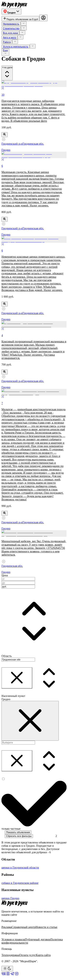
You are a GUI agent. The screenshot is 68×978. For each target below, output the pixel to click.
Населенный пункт (13, 695)
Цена (4, 575)
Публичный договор (37, 939)
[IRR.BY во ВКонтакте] (3, 974)
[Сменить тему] (7, 968)
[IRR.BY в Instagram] (17, 974)
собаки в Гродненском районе (19, 882)
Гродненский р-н (11, 143)
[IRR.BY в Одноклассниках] (8, 974)
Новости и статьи (46, 927)
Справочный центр (24, 927)
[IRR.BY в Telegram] (12, 974)
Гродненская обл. (33, 143)
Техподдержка (10, 955)
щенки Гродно (10, 898)
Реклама (6, 927)
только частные (10, 828)
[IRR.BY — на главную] (14, 4)
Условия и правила (13, 939)
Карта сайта (43, 955)
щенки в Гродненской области (20, 867)
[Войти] (43, 18)
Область (6, 656)
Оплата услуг (27, 955)
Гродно (5, 149)
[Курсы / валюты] (4, 134)
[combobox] (18, 587)
